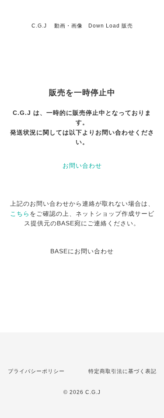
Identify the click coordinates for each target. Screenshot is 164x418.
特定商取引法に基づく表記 (122, 371)
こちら (20, 213)
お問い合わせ (82, 165)
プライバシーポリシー (36, 371)
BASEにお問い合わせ (82, 251)
